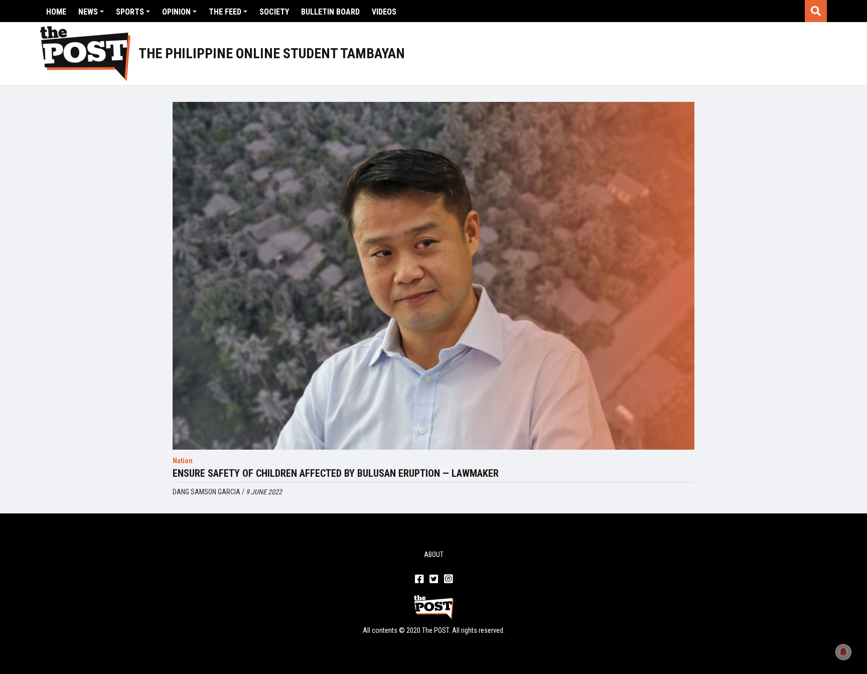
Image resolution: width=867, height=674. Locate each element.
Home (56, 12)
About (434, 555)
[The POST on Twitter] (433, 579)
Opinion (176, 12)
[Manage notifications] (843, 652)
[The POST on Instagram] (448, 579)
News (88, 12)
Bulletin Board (330, 12)
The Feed (225, 12)
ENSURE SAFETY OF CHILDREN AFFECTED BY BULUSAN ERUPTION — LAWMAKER (336, 473)
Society (274, 12)
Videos (384, 12)
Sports (130, 12)
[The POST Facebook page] (419, 579)
